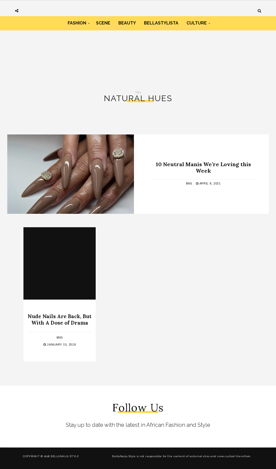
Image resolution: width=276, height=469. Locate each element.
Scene (103, 23)
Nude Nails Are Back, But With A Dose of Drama (59, 319)
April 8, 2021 (210, 183)
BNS (189, 183)
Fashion (77, 23)
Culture (197, 23)
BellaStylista (161, 23)
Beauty (127, 23)
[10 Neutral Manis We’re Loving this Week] (70, 174)
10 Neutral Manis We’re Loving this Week (203, 167)
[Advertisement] (138, 53)
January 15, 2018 (61, 344)
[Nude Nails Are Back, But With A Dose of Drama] (59, 263)
